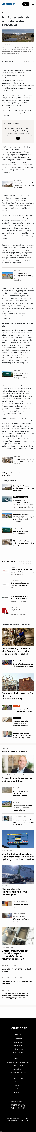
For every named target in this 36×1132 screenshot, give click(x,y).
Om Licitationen (18, 1092)
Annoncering (18, 1045)
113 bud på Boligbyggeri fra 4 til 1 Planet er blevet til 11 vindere (24, 461)
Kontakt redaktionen (18, 1082)
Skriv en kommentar (26, 473)
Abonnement (18, 1039)
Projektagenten (18, 1049)
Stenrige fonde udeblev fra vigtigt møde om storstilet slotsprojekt (24, 185)
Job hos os (18, 1089)
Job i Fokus (7, 561)
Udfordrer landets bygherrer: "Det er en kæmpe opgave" (22, 375)
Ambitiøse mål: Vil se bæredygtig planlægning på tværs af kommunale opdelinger (23, 276)
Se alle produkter (18, 1052)
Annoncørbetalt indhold (18, 1072)
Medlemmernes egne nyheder (15, 751)
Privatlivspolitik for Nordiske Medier (18, 1062)
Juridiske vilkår (18, 1065)
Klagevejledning (18, 1069)
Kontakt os (18, 1085)
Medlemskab (18, 1042)
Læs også (17, 180)
